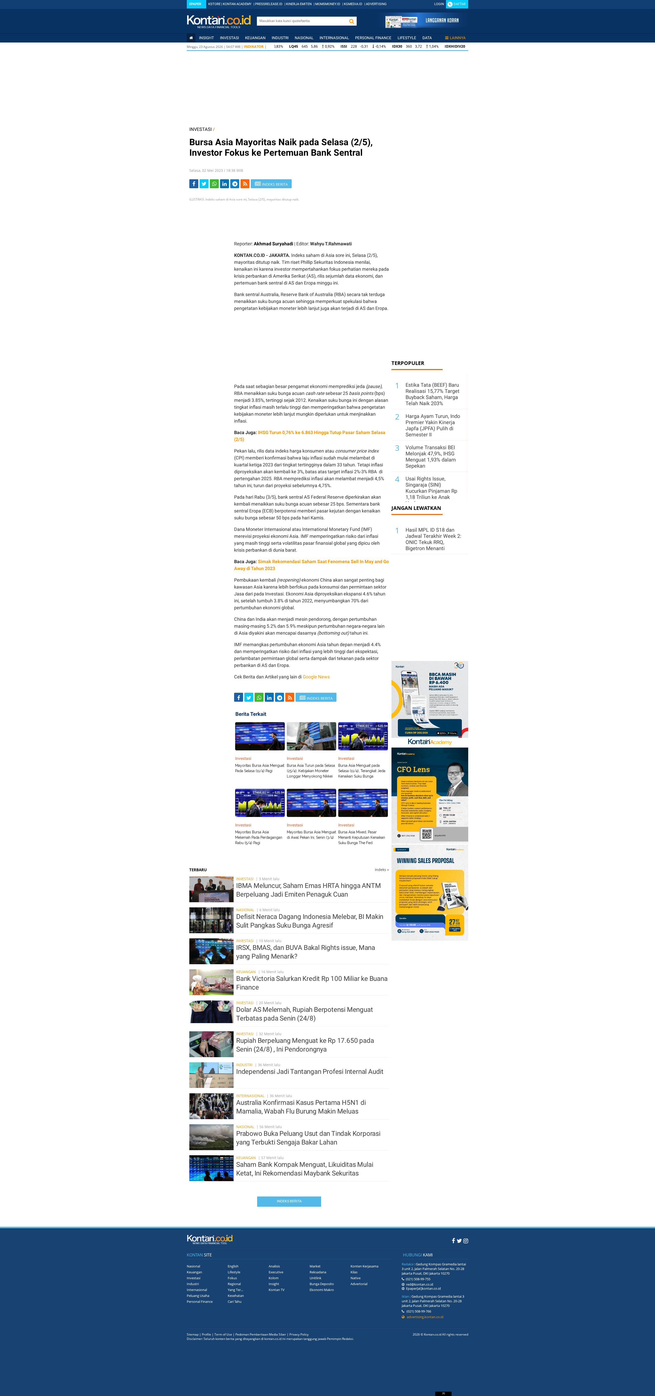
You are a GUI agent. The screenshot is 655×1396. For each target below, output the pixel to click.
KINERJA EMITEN (299, 4)
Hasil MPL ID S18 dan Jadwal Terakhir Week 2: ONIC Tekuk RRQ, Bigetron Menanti (433, 539)
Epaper (195, 4)
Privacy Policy (299, 1334)
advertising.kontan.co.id (424, 1317)
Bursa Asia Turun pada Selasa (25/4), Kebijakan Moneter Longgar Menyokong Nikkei (311, 770)
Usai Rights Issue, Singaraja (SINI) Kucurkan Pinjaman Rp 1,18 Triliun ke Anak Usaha (431, 491)
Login (439, 4)
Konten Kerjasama (364, 1266)
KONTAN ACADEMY (237, 4)
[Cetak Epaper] (421, 26)
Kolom (274, 1278)
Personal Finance (373, 38)
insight (206, 38)
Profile (206, 1334)
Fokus (232, 1278)
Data (427, 38)
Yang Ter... (235, 1289)
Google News (316, 676)
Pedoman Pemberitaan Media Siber (260, 1334)
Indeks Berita (289, 1201)
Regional (234, 1284)
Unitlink (315, 1278)
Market (315, 1266)
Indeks (382, 869)
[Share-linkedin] (224, 183)
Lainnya (458, 38)
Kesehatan (236, 1295)
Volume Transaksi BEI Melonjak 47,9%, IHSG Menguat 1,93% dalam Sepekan (431, 456)
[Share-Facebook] (193, 183)
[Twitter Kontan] (459, 1240)
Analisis (274, 1266)
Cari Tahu (235, 1301)
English (233, 1266)
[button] (351, 21)
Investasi (229, 38)
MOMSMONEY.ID (327, 4)
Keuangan (255, 38)
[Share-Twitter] (204, 183)
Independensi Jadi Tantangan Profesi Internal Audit (310, 1071)
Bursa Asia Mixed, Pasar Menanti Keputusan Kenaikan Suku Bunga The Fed (361, 837)
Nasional (304, 38)
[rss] (245, 183)
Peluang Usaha (198, 1295)
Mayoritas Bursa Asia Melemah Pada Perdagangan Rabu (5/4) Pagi (258, 837)
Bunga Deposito (322, 1284)
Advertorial (359, 1284)
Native (356, 1278)
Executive (276, 1272)
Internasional (334, 38)
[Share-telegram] (234, 183)
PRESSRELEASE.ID (268, 4)
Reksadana (318, 1272)
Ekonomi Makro (322, 1289)
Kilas (354, 1272)
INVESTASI (200, 129)
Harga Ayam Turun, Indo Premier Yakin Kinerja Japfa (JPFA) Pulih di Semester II (433, 425)
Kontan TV (277, 1289)
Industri (280, 38)
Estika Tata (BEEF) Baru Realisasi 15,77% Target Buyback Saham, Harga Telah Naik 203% (433, 394)
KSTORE (214, 4)
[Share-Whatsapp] (214, 183)
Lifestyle (407, 38)
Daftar (460, 4)
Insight (274, 1284)
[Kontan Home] (191, 38)
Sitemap (193, 1334)
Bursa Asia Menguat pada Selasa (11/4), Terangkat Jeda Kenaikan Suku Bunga (361, 770)
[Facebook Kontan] (453, 1240)
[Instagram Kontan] (465, 1240)
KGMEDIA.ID (353, 4)
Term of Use (223, 1334)
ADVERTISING (376, 4)
